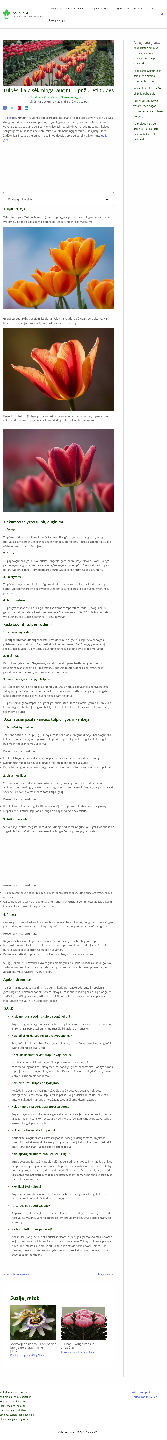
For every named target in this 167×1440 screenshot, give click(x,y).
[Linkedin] (26, 107)
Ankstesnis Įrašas (16, 1274)
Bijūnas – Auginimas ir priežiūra (77, 1346)
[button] (84, 8)
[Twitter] (12, 107)
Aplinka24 (20, 13)
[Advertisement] (58, 168)
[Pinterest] (19, 107)
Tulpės (7, 118)
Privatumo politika (142, 1392)
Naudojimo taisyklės (144, 1397)
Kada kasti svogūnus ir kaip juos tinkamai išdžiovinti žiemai (147, 76)
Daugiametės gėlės (71, 1351)
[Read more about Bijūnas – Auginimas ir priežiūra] (84, 1322)
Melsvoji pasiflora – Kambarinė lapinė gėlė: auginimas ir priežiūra (33, 1347)
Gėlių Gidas (37, 1355)
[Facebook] (5, 107)
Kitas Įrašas (104, 1274)
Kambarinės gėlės (20, 1355)
